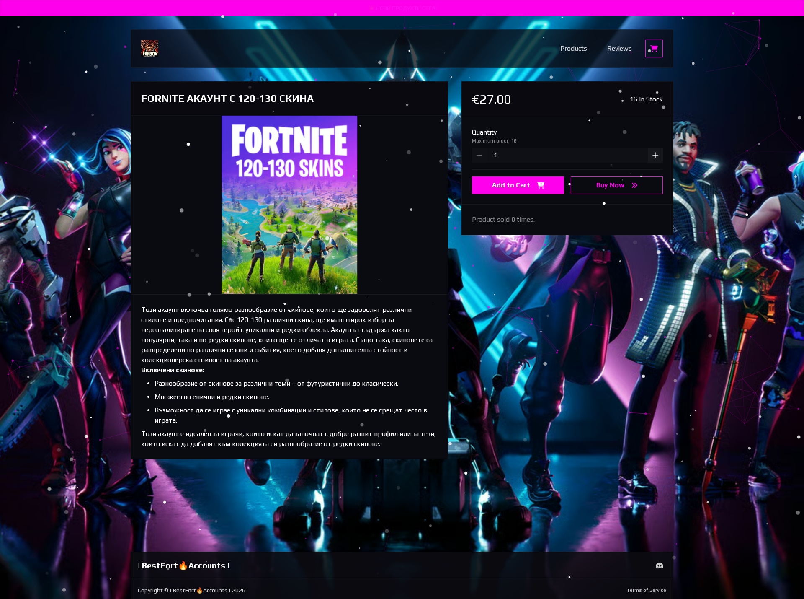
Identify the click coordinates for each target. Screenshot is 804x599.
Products (573, 48)
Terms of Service (646, 590)
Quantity (484, 132)
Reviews (619, 48)
